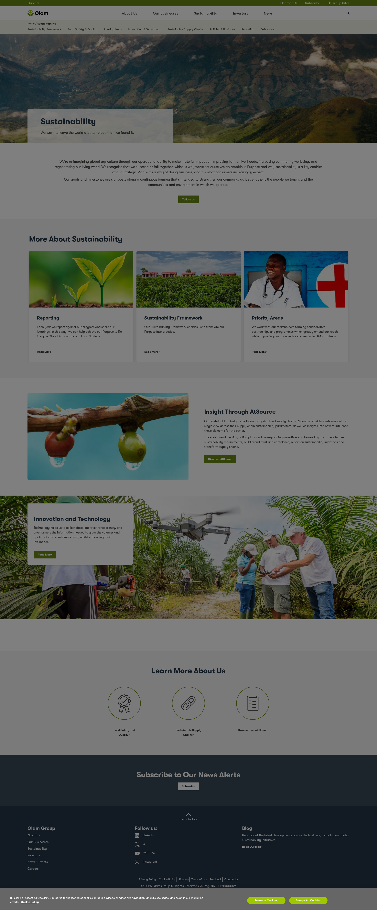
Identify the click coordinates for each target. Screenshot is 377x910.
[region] (188, 899)
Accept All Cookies (308, 900)
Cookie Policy (30, 902)
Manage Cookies (266, 900)
